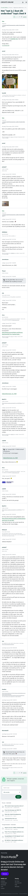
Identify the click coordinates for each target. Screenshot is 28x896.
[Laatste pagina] (21, 17)
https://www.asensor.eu (6, 694)
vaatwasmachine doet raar (11, 818)
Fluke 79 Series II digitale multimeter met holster (16, 831)
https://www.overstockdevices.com (18, 693)
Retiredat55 (5, 730)
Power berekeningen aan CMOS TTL (13, 810)
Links (2, 886)
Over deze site (18, 882)
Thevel (4, 271)
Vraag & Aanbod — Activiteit (9, 824)
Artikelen (3, 881)
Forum (10, 7)
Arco (3, 315)
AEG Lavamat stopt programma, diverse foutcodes (16, 806)
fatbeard (4, 529)
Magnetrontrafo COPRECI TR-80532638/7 (14, 827)
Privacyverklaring (23, 893)
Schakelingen (4, 882)
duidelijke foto (14, 38)
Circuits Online (4, 7)
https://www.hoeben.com (7, 693)
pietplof (4, 167)
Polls (16, 884)
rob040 (4, 440)
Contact (3, 888)
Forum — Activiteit (6, 802)
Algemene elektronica (19, 7)
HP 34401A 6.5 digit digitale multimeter (14, 840)
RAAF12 (4, 399)
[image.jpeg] (5, 203)
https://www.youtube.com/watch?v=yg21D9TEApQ (12, 403)
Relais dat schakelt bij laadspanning (13, 814)
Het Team (17, 881)
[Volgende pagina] (20, 17)
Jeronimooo (5, 259)
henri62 (4, 93)
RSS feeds (17, 886)
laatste (24, 17)
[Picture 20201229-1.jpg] (10, 81)
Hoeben (4, 689)
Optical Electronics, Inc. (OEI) (9, 393)
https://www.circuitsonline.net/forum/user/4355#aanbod (13, 695)
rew (3, 641)
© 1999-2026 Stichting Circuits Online (9, 893)
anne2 (3, 51)
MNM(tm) (4, 232)
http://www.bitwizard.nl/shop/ (8, 644)
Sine (3, 21)
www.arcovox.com (15, 320)
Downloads (3, 884)
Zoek (18, 797)
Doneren (5, 874)
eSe (3, 293)
